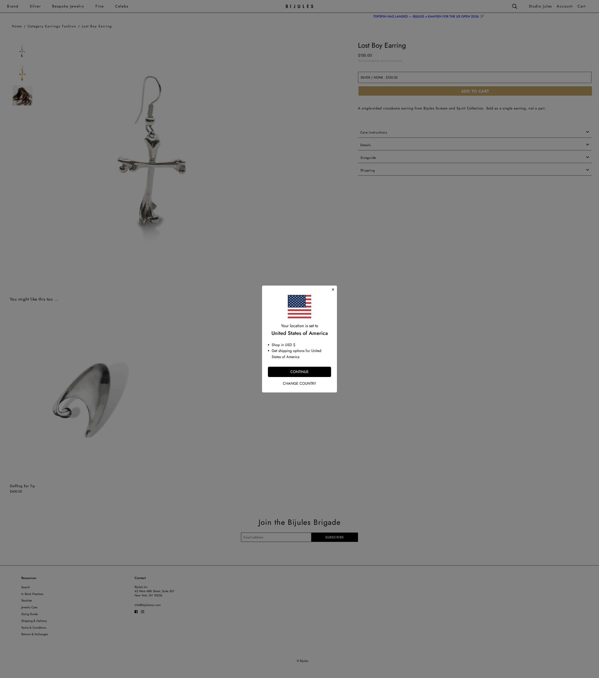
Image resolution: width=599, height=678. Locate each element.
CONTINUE (299, 371)
